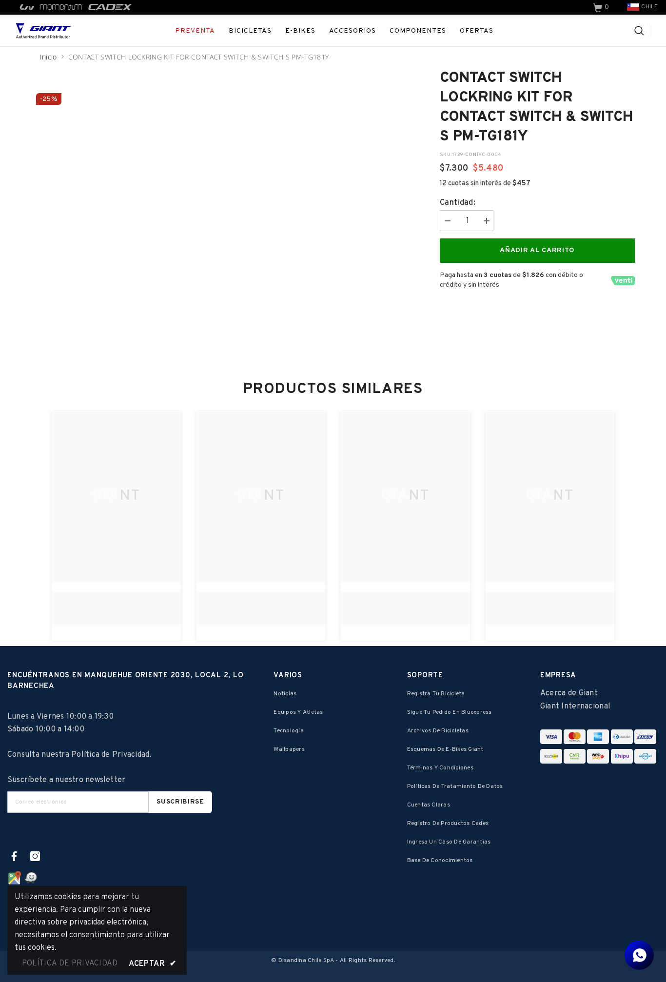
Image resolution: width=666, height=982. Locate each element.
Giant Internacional (575, 706)
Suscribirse (180, 802)
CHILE (649, 7)
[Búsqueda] (642, 30)
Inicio (48, 56)
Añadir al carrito (537, 250)
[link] (602, 7)
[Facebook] (14, 856)
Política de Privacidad (110, 755)
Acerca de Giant (569, 693)
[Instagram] (35, 856)
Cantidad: (457, 203)
